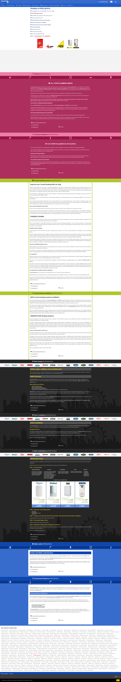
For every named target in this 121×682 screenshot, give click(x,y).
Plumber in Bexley (60, 631)
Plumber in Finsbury (75, 641)
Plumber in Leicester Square (53, 648)
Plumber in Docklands (32, 638)
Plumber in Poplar (29, 655)
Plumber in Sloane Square (66, 660)
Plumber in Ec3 (26, 641)
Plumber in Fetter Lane (67, 641)
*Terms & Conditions (4, 673)
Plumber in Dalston (24, 638)
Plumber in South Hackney (112, 660)
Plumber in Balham (53, 630)
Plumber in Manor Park (86, 650)
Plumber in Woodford (80, 670)
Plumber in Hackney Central (86, 643)
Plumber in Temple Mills (81, 665)
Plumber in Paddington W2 (94, 653)
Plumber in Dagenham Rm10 (15, 638)
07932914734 (47, 36)
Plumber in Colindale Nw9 (47, 636)
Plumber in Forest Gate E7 (101, 641)
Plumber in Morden (85, 651)
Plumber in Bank (60, 630)
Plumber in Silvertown (57, 660)
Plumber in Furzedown (5, 643)
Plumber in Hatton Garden (65, 645)
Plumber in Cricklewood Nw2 (103, 636)
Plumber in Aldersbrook (22, 630)
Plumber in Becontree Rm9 (25, 631)
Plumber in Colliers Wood (66, 636)
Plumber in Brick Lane (5, 633)
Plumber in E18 (104, 638)
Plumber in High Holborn (83, 645)
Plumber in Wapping (43, 668)
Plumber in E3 (4, 640)
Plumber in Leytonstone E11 (95, 648)
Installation (44, 22)
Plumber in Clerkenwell (39, 636)
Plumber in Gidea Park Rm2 (23, 643)
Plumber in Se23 (44, 658)
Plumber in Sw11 (57, 663)
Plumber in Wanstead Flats (34, 668)
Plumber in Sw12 (64, 663)
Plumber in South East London (102, 660)
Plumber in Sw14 (78, 663)
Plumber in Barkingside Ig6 (92, 630)
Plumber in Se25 (57, 658)
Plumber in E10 (53, 638)
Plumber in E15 (85, 638)
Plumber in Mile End (30, 651)
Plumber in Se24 (50, 658)
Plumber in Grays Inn (54, 643)
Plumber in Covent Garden (93, 636)
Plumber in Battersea (101, 630)
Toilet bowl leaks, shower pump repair (38, 99)
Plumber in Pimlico (112, 653)
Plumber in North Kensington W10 (23, 653)
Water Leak (40, 100)
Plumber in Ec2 (19, 641)
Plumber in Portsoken (46, 655)
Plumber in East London (99, 640)
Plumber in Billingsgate (68, 631)
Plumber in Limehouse (104, 648)
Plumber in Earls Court (55, 640)
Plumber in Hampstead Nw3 (38, 645)
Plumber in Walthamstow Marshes (7, 668)
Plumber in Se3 (84, 658)
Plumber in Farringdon (49, 641)
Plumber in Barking (75, 630)
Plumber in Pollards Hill (21, 655)
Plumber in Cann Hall (110, 633)
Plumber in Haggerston (5, 645)
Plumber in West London (28, 670)
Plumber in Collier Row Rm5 (57, 636)
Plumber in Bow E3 (107, 631)
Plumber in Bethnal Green (42, 631)
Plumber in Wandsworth (17, 668)
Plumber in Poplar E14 (37, 655)
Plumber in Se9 (4, 660)
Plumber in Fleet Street (83, 641)
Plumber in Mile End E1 (38, 651)
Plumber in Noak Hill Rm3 (5, 653)
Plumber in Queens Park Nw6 (62, 655)
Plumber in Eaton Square (5, 641)
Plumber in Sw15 (84, 663)
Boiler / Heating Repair (36, 22)
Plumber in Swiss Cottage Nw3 (64, 665)
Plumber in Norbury (14, 653)
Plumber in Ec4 (32, 641)
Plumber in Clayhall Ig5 (30, 636)
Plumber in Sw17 (98, 663)
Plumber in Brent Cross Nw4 (115, 631)
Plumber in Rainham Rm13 (72, 655)
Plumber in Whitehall (54, 670)
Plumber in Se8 (115, 658)
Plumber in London (42, 650)
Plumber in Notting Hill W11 (63, 653)
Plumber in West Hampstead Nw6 (7, 670)
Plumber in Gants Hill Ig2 (13, 643)
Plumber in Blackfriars (76, 631)
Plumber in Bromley (28, 633)
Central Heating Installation (69, 99)
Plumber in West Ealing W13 (103, 668)
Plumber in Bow (100, 631)
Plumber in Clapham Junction (101, 635)
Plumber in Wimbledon (71, 670)
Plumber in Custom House (6, 638)
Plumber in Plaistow (5, 655)
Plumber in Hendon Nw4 (74, 645)
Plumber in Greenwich (61, 643)
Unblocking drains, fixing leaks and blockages (41, 20)
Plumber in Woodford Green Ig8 (88, 670)
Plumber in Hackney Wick (114, 643)
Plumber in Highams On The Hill (93, 645)
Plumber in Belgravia (33, 631)
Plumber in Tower (114, 665)
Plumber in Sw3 (17, 665)
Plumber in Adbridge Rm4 (13, 630)
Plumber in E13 (72, 638)
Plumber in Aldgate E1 (38, 630)
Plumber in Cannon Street (15, 635)
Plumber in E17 (97, 638)
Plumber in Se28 (77, 658)
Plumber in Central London (24, 635)
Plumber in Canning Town (5, 635)
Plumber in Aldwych (46, 630)
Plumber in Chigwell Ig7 (49, 635)
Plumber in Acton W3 (5, 630)
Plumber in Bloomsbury (92, 631)
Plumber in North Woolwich (53, 653)
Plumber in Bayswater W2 (109, 630)
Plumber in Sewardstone (21, 660)
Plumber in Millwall (54, 651)
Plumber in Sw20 (10, 665)
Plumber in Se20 (24, 658)
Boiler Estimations (34, 100)
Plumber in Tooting (107, 665)
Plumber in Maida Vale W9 (77, 650)
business (58, 107)
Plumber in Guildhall (69, 643)
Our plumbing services (35, 86)
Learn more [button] (30, 680)
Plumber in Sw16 (91, 663)
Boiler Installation (84, 99)
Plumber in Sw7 (43, 665)
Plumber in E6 (22, 640)
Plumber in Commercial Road (76, 636)
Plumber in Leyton (69, 648)
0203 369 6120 (38, 36)
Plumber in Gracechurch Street (44, 643)
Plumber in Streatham (37, 663)
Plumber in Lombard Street (34, 650)
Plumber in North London (33, 653)
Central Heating (60, 99)
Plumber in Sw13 (71, 663)
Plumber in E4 (10, 640)
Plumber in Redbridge (89, 655)
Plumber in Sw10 (51, 663)
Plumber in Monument (70, 651)
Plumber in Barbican (67, 630)
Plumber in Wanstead (25, 668)
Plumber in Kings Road (5, 648)
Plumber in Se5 (96, 658)
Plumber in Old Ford (71, 653)
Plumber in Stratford (20, 663)
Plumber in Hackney (77, 643)
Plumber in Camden (83, 633)
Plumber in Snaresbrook (74, 660)
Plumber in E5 (16, 640)
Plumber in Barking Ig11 (83, 630)
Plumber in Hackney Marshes (104, 643)
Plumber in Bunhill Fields (64, 633)
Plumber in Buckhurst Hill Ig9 (55, 633)
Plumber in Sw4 (24, 665)
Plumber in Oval (86, 653)
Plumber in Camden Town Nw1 (91, 633)
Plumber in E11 (59, 638)
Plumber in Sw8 (49, 665)
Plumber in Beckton (5, 631)
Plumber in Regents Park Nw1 (108, 655)
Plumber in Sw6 (37, 665)
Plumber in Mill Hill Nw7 (46, 651)
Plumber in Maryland (114, 650)
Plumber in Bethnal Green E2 (51, 631)
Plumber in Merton (22, 651)
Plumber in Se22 (37, 658)
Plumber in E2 (117, 638)
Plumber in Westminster (37, 670)
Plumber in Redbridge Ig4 (98, 655)
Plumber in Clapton (14, 636)
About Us (11, 673)
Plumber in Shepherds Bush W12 (39, 660)
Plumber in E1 (47, 638)
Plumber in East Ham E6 (90, 640)
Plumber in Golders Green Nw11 (33, 643)
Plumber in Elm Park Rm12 (40, 641)
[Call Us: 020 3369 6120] (119, 676)
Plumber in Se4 (90, 658)
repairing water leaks (72, 86)
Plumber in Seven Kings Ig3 (12, 660)
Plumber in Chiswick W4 (75, 635)
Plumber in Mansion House (105, 650)
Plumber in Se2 (17, 658)
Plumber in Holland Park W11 (113, 645)
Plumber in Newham (110, 651)
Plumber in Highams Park (103, 645)
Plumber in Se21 (30, 658)
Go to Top (61, 126)
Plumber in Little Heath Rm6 (113, 648)
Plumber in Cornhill (85, 636)
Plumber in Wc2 (74, 668)
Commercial (45, 100)
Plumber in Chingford (58, 635)
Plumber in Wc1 (68, 668)
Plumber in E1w (110, 638)
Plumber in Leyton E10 (77, 648)
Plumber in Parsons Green (104, 653)
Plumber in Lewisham (62, 648)
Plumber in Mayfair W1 (15, 651)
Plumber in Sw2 (4, 665)
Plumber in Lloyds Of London (24, 650)
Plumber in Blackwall (84, 631)
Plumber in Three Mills (99, 665)
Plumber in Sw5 (30, 665)
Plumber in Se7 (109, 658)
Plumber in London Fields (50, 650)
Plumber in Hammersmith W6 (14, 645)
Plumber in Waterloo (61, 668)
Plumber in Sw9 (56, 665)
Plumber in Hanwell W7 (47, 645)
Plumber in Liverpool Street (14, 650)
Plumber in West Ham (112, 668)
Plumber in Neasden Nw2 (101, 651)
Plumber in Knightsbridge (32, 648)
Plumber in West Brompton (83, 668)
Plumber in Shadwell (30, 660)
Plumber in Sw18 (105, 663)
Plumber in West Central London (93, 668)
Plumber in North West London (43, 653)
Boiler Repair (78, 99)
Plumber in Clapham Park (111, 635)
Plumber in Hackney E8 (95, 643)
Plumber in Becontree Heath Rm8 (14, 631)
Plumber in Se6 (103, 658)
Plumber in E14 (78, 638)
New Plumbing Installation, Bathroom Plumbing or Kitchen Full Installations (52, 88)
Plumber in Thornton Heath (91, 665)
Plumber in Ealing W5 (47, 640)
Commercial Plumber (36, 26)
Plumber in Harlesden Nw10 (56, 645)
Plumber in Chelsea (42, 635)
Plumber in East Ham (82, 640)
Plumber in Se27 (70, 658)
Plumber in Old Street (79, 653)
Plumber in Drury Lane (40, 638)
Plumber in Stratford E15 (28, 663)
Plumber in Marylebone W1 (6, 651)
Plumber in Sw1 (44, 663)
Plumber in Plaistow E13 (13, 655)
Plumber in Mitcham (62, 651)
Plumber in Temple (73, 665)
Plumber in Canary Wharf (101, 633)
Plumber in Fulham (109, 641)
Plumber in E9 (40, 640)
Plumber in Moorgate (78, 651)
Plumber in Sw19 (111, 663)
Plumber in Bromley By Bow (37, 633)
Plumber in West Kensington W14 (18, 670)
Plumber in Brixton (13, 633)
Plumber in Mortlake (93, 651)
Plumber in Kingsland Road (14, 648)
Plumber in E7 (28, 640)
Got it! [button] (118, 680)
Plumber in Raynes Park (81, 655)
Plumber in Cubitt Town (112, 636)
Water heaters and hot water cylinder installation (41, 24)
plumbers (35, 11)
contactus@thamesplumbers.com (39, 122)
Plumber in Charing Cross (33, 635)
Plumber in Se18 (4, 658)
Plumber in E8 (34, 640)
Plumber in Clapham (93, 635)
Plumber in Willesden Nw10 (63, 670)
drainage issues (83, 88)
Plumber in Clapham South (6, 636)
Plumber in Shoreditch (49, 660)
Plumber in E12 (66, 638)
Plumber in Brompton (46, 633)
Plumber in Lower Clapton (68, 650)
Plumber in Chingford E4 (66, 635)
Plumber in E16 (91, 638)
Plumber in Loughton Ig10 (59, 650)
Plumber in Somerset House (92, 660)
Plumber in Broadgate (20, 633)
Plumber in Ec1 (13, 641)
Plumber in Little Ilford (5, 650)
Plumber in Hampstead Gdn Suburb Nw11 (26, 645)
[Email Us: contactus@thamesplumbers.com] (116, 676)
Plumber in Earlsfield (63, 640)
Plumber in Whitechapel (45, 670)
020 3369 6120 (35, 124)
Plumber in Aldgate (30, 630)
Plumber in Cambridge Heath (74, 633)
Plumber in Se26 (64, 658)
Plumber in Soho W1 (83, 660)
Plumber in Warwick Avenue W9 (51, 668)
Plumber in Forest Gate (92, 641)
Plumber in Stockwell (13, 663)
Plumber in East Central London (72, 640)
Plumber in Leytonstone (85, 648)
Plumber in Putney (53, 655)
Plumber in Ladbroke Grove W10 (42, 648)
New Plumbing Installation (51, 99)
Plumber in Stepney (5, 663)
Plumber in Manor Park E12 (96, 650)
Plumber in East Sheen (108, 640)
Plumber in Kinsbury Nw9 (23, 648)
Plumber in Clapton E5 (22, 636)
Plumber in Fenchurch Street (58, 641)
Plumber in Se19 (11, 658)
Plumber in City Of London (84, 635)
